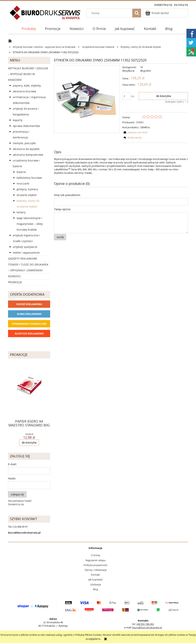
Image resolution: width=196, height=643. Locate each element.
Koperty (17, 120)
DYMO (140, 122)
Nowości (14, 276)
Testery (21, 212)
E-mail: (12, 464)
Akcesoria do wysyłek (26, 149)
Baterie (21, 172)
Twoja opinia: (62, 209)
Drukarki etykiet (27, 195)
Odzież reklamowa (29, 304)
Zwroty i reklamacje (96, 570)
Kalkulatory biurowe (29, 178)
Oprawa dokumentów (26, 126)
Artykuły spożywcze (25, 247)
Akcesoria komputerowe (28, 154)
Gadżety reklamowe (22, 258)
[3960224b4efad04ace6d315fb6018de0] (86, 99)
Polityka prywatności (95, 565)
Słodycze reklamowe (29, 333)
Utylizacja (95, 584)
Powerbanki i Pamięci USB (29, 323)
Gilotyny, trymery (27, 189)
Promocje (15, 282)
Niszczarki (23, 183)
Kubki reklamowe (29, 314)
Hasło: (12, 478)
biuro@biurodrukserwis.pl (147, 627)
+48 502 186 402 (145, 624)
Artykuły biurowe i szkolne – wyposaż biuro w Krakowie (28, 74)
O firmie (95, 555)
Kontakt (95, 574)
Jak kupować (95, 579)
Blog (95, 589)
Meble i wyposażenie (26, 252)
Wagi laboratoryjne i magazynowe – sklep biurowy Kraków (30, 223)
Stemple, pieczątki (24, 143)
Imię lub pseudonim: (67, 195)
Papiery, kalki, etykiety (27, 85)
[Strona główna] (45, 15)
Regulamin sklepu (96, 560)
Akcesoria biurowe (24, 91)
